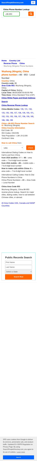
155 (11, 116)
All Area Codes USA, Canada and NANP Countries (18, 204)
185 (31, 116)
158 (23, 116)
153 (7, 116)
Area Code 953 (8, 85)
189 (11, 120)
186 (3, 120)
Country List (14, 60)
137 (15, 112)
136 (11, 112)
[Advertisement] (18, 38)
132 (30, 109)
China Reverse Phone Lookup (15, 105)
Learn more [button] (21, 452)
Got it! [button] (18, 457)
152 (3, 116)
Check (30, 147)
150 (27, 112)
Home (4, 60)
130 (21, 109)
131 (26, 109)
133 (3, 112)
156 (15, 116)
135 (7, 112)
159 (27, 116)
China (22, 63)
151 (31, 112)
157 (19, 116)
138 (19, 112)
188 (7, 120)
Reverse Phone (10, 63)
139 (23, 112)
